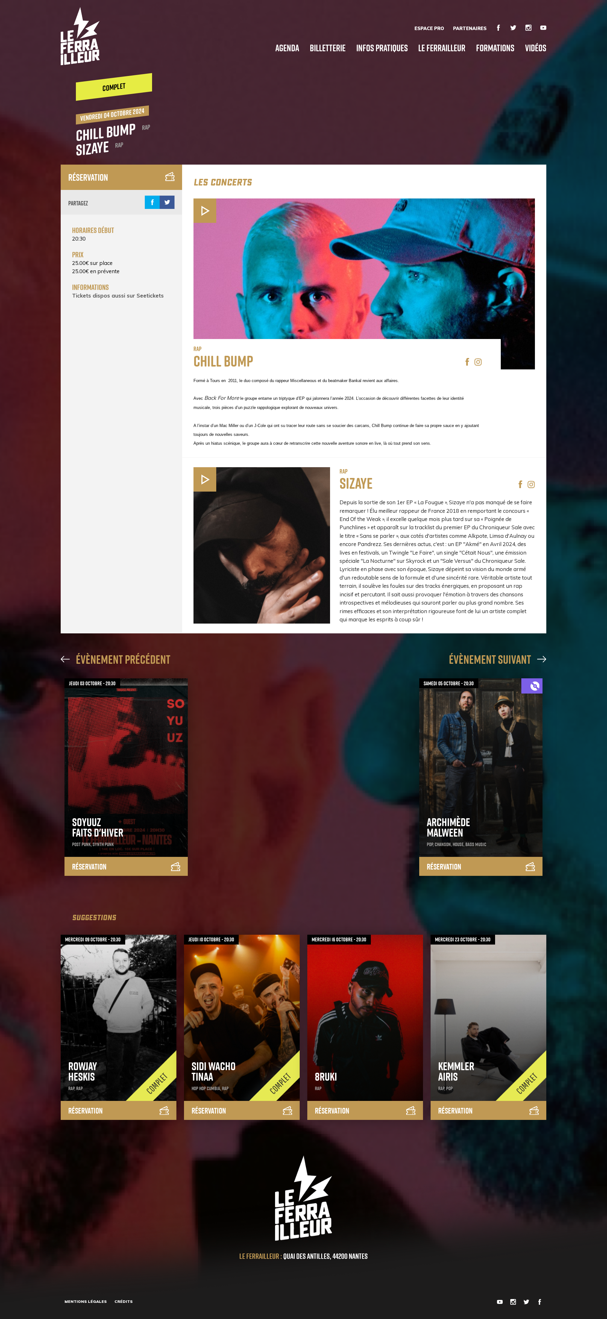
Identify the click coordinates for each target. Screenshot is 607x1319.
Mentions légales (85, 1301)
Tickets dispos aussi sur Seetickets (118, 295)
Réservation (88, 177)
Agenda (287, 47)
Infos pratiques (382, 47)
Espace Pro (429, 28)
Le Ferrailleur (441, 47)
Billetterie (328, 47)
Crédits (123, 1301)
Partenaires (470, 28)
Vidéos (535, 47)
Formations (495, 47)
